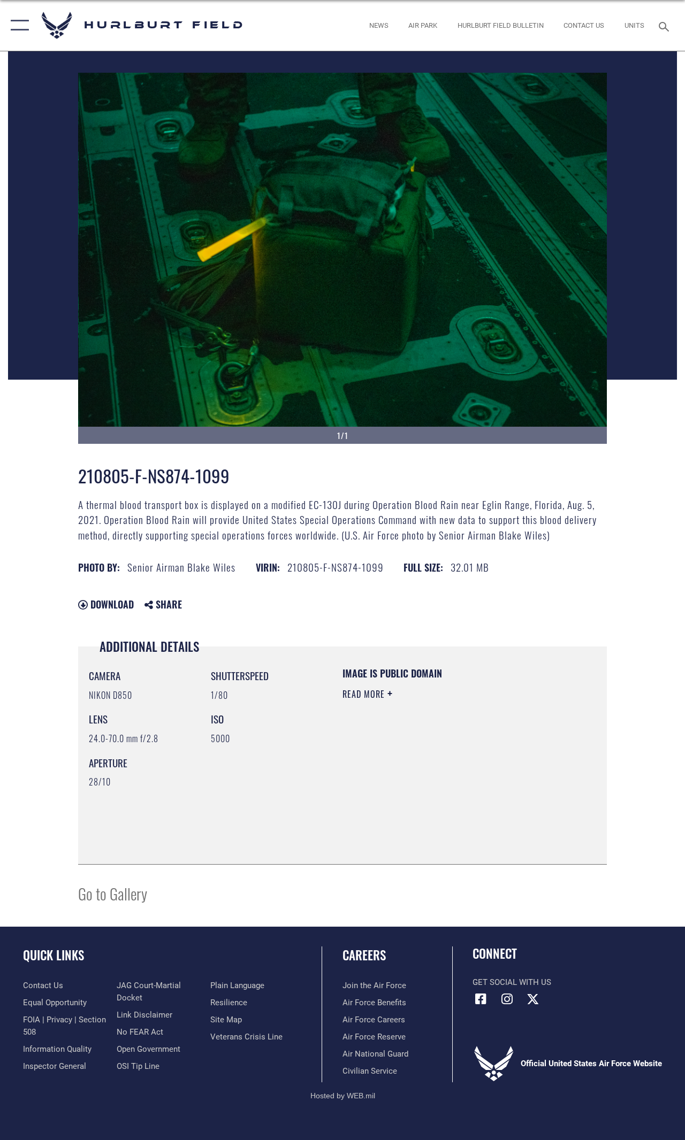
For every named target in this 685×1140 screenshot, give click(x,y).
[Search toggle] (666, 25)
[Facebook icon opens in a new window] (481, 999)
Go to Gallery (112, 893)
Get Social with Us (512, 982)
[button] (17, 25)
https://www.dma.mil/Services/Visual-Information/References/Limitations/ (438, 784)
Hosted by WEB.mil (342, 1095)
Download (111, 604)
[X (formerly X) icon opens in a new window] (533, 999)
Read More (364, 694)
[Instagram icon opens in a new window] (507, 999)
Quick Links (53, 955)
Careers (364, 955)
